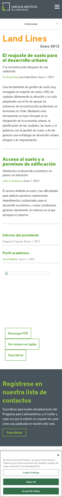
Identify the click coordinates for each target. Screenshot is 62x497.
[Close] (58, 455)
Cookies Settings (31, 472)
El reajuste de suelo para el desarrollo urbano (30, 57)
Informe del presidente (21, 235)
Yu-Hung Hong (11, 77)
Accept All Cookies (31, 491)
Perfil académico (16, 253)
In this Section (31, 23)
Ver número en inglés (22, 344)
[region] (31, 474)
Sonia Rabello (10, 259)
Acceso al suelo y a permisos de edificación (29, 161)
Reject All (31, 481)
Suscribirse (15, 355)
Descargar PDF (18, 333)
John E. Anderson (12, 180)
